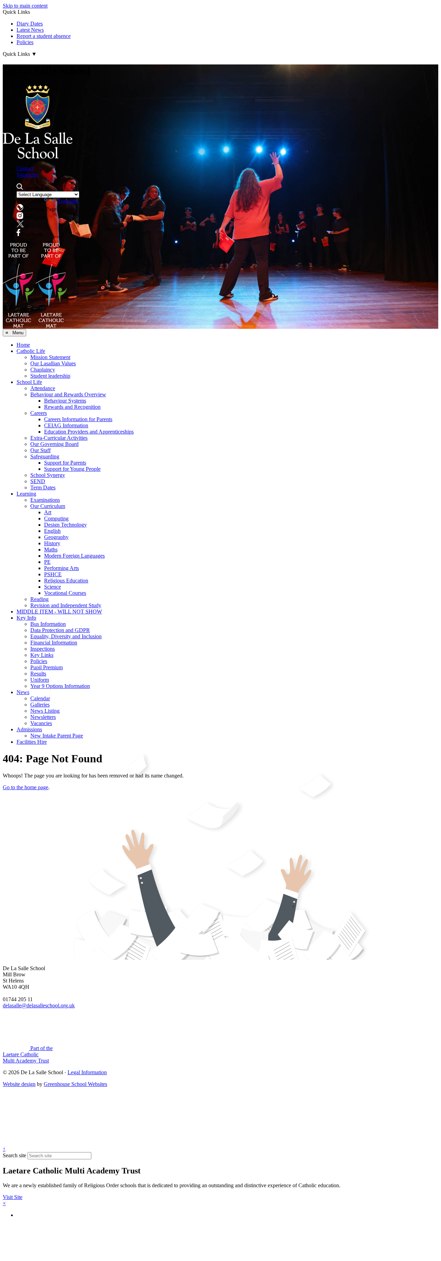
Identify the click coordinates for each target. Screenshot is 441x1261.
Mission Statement (50, 357)
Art (47, 512)
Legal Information (87, 1072)
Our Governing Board (54, 444)
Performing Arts (61, 568)
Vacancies (27, 174)
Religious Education (66, 580)
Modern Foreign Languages (74, 556)
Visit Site (12, 1197)
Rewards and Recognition (72, 407)
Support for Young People (72, 469)
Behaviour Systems (65, 401)
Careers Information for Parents (78, 419)
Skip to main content (25, 6)
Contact (25, 168)
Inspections (42, 649)
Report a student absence (44, 36)
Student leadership (50, 376)
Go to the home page (25, 787)
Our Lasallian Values (53, 363)
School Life (29, 382)
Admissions (29, 729)
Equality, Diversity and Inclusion (66, 636)
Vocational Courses (65, 593)
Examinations (45, 500)
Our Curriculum (47, 506)
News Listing (45, 711)
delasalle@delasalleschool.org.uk (39, 1005)
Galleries (40, 705)
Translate (68, 201)
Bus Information (48, 624)
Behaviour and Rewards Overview (68, 394)
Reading (39, 599)
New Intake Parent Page (56, 736)
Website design (19, 1084)
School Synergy (47, 475)
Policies (25, 42)
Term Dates (42, 487)
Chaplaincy (42, 370)
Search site (14, 1155)
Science (52, 587)
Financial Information (53, 642)
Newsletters (43, 717)
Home (23, 345)
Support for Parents (65, 463)
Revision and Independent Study (65, 605)
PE (47, 562)
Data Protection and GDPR (60, 630)
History (52, 543)
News (23, 692)
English (52, 531)
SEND (37, 481)
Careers (38, 413)
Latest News (30, 30)
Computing (56, 518)
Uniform (39, 680)
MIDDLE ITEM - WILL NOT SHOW (59, 611)
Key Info (26, 618)
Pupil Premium (46, 667)
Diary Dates (30, 24)
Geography (56, 537)
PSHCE (53, 574)
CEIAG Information (66, 425)
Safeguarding (44, 456)
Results (38, 674)
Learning (26, 494)
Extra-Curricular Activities (59, 438)
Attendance (42, 388)
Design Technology (65, 525)
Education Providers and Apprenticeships (89, 432)
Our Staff (40, 450)
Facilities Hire (32, 742)
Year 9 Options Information (60, 686)
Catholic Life (31, 351)
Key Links (41, 655)
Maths (51, 549)
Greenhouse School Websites (75, 1084)
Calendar (40, 698)
